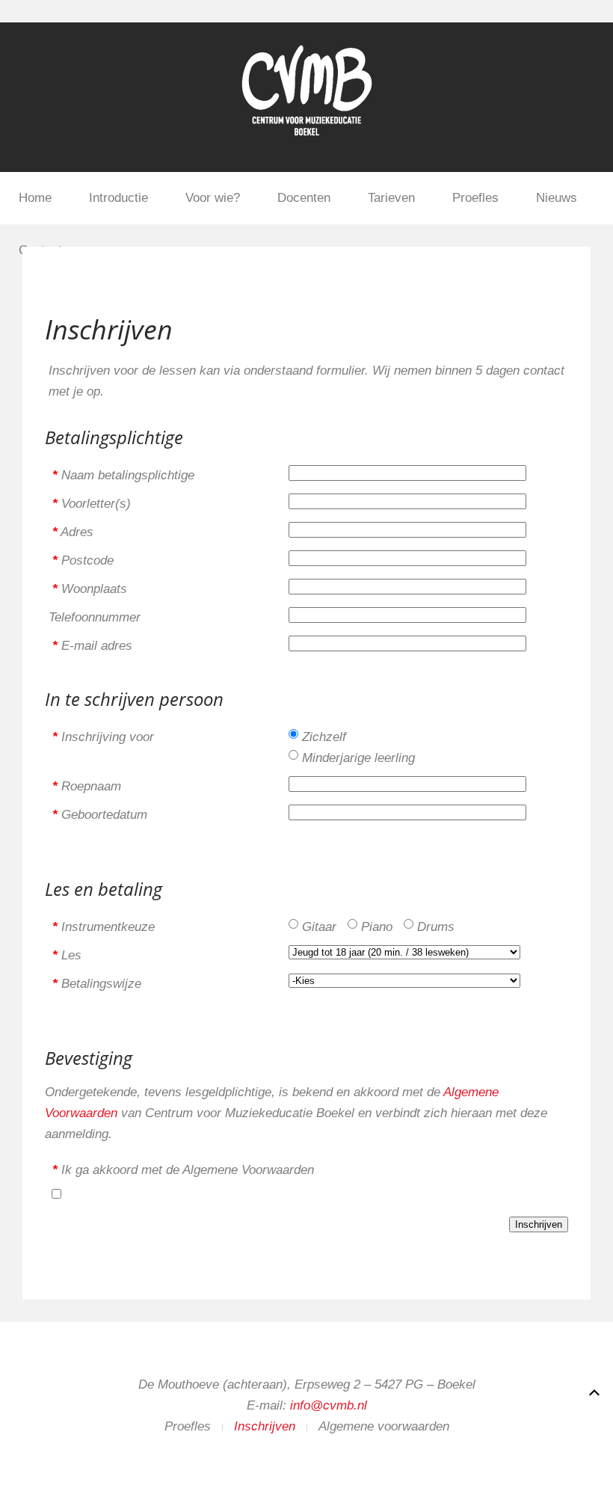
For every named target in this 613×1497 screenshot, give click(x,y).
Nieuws (556, 198)
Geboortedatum (99, 815)
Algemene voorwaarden (383, 1426)
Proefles (475, 198)
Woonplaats (89, 589)
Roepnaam (86, 786)
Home (35, 198)
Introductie (118, 198)
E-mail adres (92, 646)
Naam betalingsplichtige (123, 475)
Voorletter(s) (91, 504)
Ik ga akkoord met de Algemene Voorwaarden (183, 1170)
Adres (72, 532)
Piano (376, 927)
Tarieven (391, 198)
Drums (436, 927)
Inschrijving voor (103, 737)
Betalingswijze (96, 984)
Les (66, 955)
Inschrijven (264, 1426)
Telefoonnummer (95, 617)
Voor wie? (212, 198)
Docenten (303, 198)
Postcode (83, 560)
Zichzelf (324, 737)
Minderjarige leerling (358, 758)
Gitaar (319, 927)
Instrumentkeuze (103, 927)
